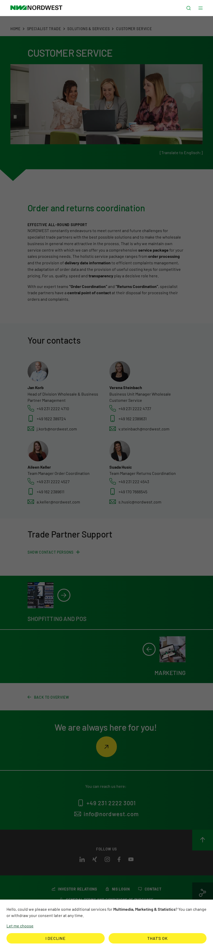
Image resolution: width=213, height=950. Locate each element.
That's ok (157, 938)
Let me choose (20, 925)
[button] (189, 8)
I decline (55, 938)
